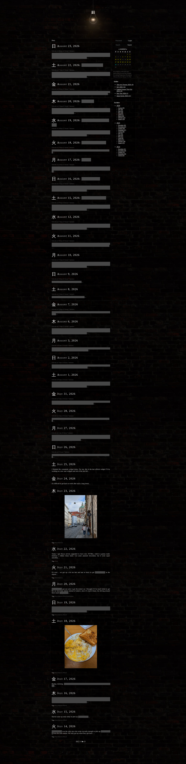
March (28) (121, 116)
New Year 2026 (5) (122, 93)
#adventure (70, 596)
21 (85, 741)
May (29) (120, 113)
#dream (115, 77)
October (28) (121, 128)
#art (130, 77)
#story (124, 77)
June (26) (120, 111)
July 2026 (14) (121, 87)
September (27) (122, 130)
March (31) (121, 140)
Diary (53, 40)
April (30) (120, 138)
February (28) (121, 141)
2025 (118, 123)
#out (56, 542)
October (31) (121, 152)
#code (127, 71)
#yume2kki (123, 73)
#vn (128, 77)
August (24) (121, 155)
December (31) (122, 149)
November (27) (122, 127)
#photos (60, 542)
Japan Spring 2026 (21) (124, 96)
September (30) (122, 154)
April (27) (120, 114)
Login (130, 41)
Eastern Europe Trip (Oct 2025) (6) (124, 90)
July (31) (120, 133)
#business (129, 75)
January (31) (121, 143)
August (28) (121, 131)
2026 (118, 106)
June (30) (120, 135)
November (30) (122, 150)
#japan (129, 73)
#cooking (116, 75)
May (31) (120, 136)
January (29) (121, 119)
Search (130, 45)
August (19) (121, 108)
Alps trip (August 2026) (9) (125, 84)
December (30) (122, 125)
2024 (118, 147)
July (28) (120, 109)
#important (122, 75)
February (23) (121, 117)
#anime (120, 77)
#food (65, 596)
